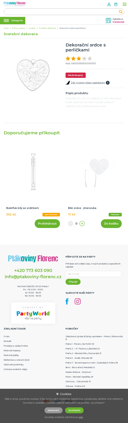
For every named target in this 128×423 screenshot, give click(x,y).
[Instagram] (78, 301)
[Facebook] (67, 301)
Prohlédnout (47, 223)
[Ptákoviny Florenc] (15, 4)
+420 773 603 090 (33, 270)
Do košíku (111, 223)
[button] (109, 4)
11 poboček (118, 22)
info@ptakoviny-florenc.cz (33, 276)
